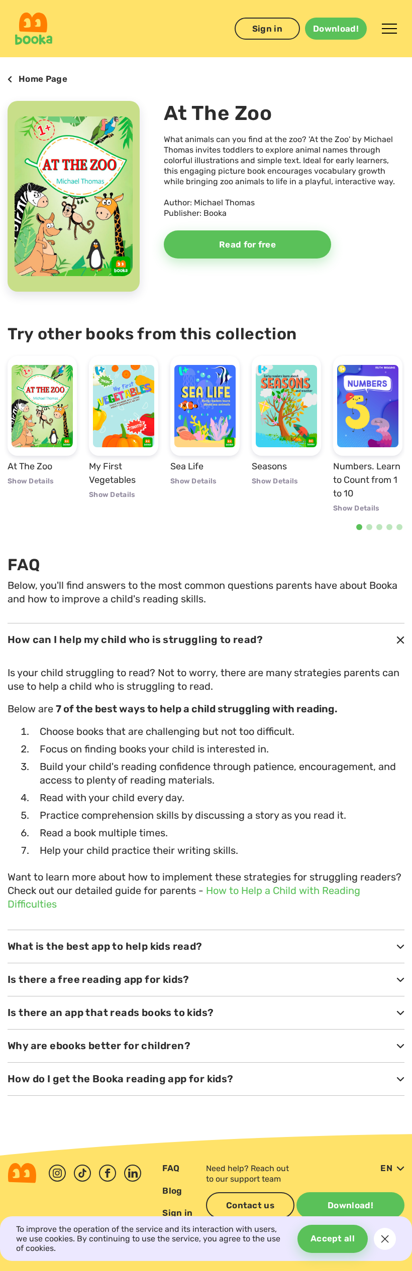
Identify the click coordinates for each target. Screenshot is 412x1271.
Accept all (333, 1238)
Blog (172, 1191)
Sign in (267, 29)
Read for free (247, 244)
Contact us (250, 1205)
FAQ (170, 1168)
